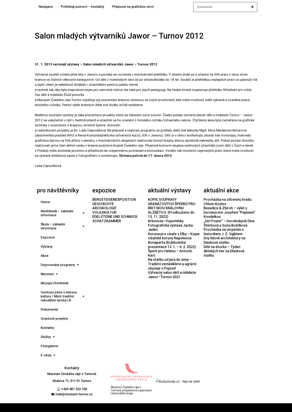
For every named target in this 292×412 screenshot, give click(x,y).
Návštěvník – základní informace (57, 213)
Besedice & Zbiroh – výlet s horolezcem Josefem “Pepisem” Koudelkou (229, 212)
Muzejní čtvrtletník (55, 283)
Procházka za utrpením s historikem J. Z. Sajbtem (224, 231)
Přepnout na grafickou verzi (133, 7)
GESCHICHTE (103, 204)
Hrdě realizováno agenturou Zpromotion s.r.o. (146, 407)
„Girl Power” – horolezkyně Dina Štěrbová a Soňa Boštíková (229, 223)
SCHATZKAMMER (106, 221)
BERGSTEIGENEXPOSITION (114, 199)
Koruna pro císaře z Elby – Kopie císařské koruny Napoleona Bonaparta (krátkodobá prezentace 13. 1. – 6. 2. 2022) (174, 240)
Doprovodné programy (58, 265)
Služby (46, 337)
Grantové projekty (54, 318)
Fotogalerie (49, 346)
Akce (44, 256)
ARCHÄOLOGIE (104, 208)
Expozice (48, 237)
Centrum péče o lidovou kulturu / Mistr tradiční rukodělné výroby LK (59, 296)
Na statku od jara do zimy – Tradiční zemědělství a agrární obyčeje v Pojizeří (172, 263)
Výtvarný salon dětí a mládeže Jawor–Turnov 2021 (172, 274)
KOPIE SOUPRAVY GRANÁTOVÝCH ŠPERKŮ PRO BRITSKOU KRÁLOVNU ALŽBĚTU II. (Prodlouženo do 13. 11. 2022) (171, 208)
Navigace (46, 7)
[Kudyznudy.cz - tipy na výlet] (178, 381)
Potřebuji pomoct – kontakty (82, 7)
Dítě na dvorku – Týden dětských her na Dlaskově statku (224, 251)
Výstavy (46, 246)
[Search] (252, 7)
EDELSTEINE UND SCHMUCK (114, 216)
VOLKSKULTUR (104, 212)
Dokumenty (49, 309)
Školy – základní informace (53, 226)
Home (45, 202)
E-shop (46, 355)
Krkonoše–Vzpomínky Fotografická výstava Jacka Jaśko (170, 225)
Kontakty (47, 328)
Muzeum (47, 274)
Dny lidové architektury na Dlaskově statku (224, 240)
